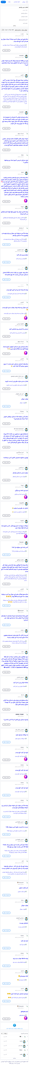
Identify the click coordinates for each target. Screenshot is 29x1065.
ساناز (22, 900)
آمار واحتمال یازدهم (23, 20)
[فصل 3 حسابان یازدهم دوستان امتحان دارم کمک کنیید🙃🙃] (14, 998)
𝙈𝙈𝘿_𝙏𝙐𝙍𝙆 (20, 715)
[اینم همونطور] (14, 1015)
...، (23, 267)
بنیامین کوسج (20, 918)
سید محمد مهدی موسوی (17, 376)
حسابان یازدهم (24, 13)
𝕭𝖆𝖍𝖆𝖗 (20, 1050)
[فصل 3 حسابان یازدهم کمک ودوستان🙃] (14, 980)
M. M (22, 695)
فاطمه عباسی (20, 324)
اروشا (22, 207)
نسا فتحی (21, 468)
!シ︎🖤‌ (21, 1037)
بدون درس (25, 23)
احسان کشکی (20, 677)
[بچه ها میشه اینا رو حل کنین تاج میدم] (14, 294)
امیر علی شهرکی (20, 394)
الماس (22, 302)
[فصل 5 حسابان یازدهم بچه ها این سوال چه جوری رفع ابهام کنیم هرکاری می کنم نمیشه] (14, 218)
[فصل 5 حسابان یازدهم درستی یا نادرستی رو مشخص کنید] (14, 333)
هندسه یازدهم (24, 16)
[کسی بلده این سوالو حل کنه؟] (14, 551)
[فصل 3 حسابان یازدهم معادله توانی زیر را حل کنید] (14, 686)
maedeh (21, 56)
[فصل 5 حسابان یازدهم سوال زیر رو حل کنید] (14, 259)
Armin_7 (21, 228)
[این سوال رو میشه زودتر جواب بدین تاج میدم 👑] (14, 314)
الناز (23, 861)
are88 (21, 1054)
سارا (23, 652)
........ (22, 285)
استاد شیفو (21, 134)
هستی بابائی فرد (19, 730)
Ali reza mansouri (19, 429)
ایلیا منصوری (20, 250)
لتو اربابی (20, 1045)
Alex (22, 155)
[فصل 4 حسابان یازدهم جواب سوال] (14, 909)
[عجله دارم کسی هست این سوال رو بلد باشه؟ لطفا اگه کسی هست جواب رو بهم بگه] (14, 851)
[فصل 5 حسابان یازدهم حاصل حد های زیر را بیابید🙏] (14, 512)
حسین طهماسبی (19, 822)
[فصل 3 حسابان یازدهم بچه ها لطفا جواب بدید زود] (14, 962)
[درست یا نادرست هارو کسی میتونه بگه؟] (14, 831)
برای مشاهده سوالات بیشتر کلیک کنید (14, 1028)
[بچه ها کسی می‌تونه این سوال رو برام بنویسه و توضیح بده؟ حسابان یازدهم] (14, 240)
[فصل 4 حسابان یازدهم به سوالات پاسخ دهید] (14, 739)
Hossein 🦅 (20, 883)
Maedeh (21, 542)
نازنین (22, 75)
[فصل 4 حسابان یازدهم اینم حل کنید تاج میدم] (14, 774)
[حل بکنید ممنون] (14, 892)
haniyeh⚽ (21, 611)
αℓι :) (22, 34)
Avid (22, 172)
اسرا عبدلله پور (20, 453)
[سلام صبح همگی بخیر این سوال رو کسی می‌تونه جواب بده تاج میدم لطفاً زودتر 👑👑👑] (14, 601)
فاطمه (22, 521)
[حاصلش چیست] (14, 927)
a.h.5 (22, 971)
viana (22, 747)
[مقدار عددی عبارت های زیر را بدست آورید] (14, 385)
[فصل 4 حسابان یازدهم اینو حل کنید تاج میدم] (14, 756)
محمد (22, 630)
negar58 (21, 503)
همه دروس (25, 10)
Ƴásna (22, 412)
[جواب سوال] (14, 403)
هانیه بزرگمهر (20, 560)
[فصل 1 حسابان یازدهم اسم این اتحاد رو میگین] (14, 494)
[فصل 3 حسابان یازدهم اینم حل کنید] (14, 945)
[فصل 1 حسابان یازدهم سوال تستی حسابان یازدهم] (14, 477)
